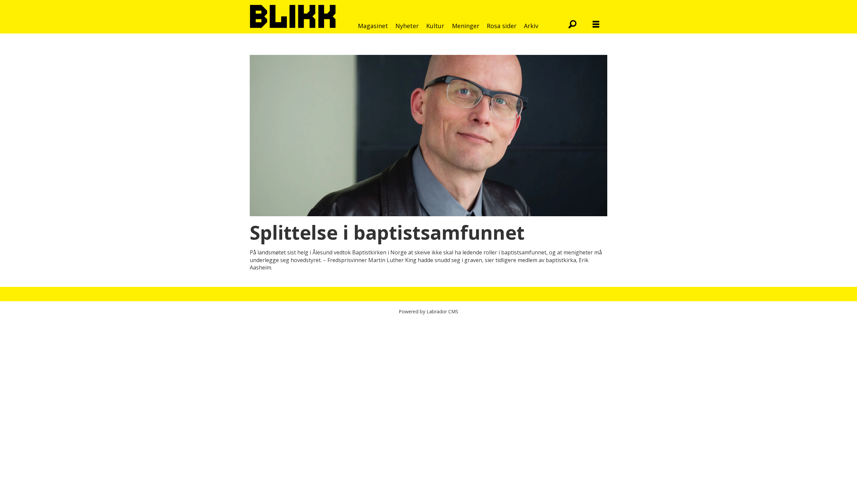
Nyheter (407, 26)
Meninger (465, 26)
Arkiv (531, 26)
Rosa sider (502, 26)
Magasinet (373, 26)
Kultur (435, 26)
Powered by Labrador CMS (428, 311)
